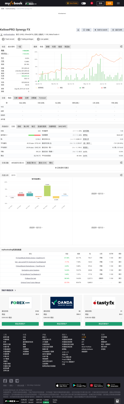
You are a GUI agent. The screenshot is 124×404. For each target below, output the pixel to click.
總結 (19, 126)
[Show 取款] (103, 87)
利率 (4, 342)
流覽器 (33, 98)
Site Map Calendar (34, 385)
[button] (86, 30)
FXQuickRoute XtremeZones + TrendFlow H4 (30, 266)
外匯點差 (65, 337)
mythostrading (9, 34)
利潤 (54, 47)
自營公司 (65, 355)
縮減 (60, 47)
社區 (24, 337)
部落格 (103, 349)
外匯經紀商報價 (67, 339)
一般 (19, 47)
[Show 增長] (60, 87)
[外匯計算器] (117, 401)
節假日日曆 (7, 344)
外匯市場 (6, 347)
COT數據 (6, 359)
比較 (63, 364)
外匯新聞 (6, 354)
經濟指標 (6, 368)
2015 (13, 175)
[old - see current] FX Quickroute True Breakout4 (30, 262)
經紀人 (44, 337)
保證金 (67, 47)
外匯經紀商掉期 (67, 342)
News (54, 402)
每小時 (26, 126)
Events (55, 400)
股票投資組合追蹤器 (48, 366)
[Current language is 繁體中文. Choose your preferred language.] (92, 3)
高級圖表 (84, 352)
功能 (83, 339)
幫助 (102, 339)
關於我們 (104, 347)
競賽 (24, 347)
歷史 (42, 163)
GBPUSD (39, 400)
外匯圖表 (26, 349)
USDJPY (24, 402)
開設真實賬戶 (20, 324)
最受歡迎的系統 (28, 342)
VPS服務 (45, 342)
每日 (33, 126)
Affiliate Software (87, 349)
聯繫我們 (104, 342)
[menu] (118, 3)
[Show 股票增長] (40, 87)
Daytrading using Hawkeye (30, 270)
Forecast (42, 98)
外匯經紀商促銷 (67, 347)
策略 (24, 344)
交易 (13, 126)
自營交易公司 (46, 339)
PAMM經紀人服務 (48, 352)
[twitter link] (11, 381)
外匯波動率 (7, 349)
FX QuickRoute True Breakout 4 (30, 274)
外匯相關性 (7, 352)
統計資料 (11, 47)
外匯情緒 (26, 352)
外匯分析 (6, 356)
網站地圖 (20, 385)
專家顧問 (45, 359)
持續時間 (52, 126)
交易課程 (45, 364)
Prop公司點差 (66, 359)
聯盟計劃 (45, 349)
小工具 (84, 337)
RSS (83, 344)
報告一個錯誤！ (106, 344)
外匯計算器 (7, 364)
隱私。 (12, 385)
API (83, 342)
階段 (9, 98)
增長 (41, 47)
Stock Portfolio (86, 347)
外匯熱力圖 (7, 366)
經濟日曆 (6, 337)
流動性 (5, 361)
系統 (24, 339)
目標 (26, 98)
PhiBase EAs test (30, 278)
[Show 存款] (81, 87)
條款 (5, 385)
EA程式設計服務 (47, 347)
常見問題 (104, 337)
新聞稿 (64, 349)
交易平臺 (45, 356)
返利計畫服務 (46, 354)
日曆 (18, 98)
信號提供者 (46, 344)
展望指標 (26, 354)
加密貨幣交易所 (47, 361)
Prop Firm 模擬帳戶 (68, 362)
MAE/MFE (62, 126)
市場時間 (6, 339)
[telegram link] (17, 381)
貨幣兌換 (6, 370)
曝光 (51, 163)
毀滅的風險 (42, 126)
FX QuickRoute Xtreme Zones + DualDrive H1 (30, 258)
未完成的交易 (17, 163)
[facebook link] (5, 381)
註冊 (109, 3)
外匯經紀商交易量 (68, 344)
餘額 (47, 47)
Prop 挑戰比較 (66, 357)
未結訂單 (31, 163)
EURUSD (24, 400)
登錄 (100, 3)
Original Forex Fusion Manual (30, 282)
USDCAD (39, 402)
